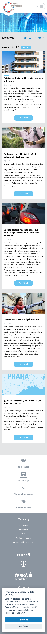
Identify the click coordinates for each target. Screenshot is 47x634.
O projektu (23, 526)
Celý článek (23, 118)
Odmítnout (23, 626)
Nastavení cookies (23, 538)
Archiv (23, 534)
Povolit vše (23, 620)
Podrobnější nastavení (15, 613)
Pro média (23, 530)
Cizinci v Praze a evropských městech (21, 319)
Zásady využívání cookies (23, 542)
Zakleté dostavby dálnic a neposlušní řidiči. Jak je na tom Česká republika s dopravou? (21, 233)
